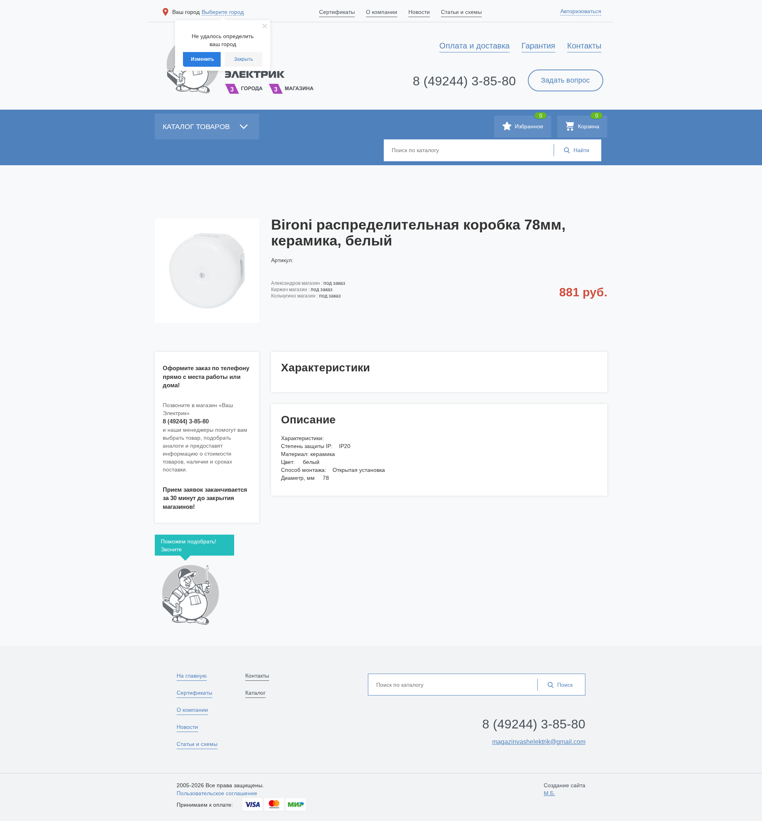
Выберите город (223, 12)
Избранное (528, 122)
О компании (192, 710)
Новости (187, 727)
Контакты (257, 675)
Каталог (255, 693)
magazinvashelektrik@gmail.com (538, 741)
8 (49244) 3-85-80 (464, 81)
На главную (192, 675)
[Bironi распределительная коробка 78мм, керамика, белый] (207, 270)
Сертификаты (194, 693)
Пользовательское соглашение (217, 793)
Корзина (587, 122)
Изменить (202, 59)
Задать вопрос (565, 80)
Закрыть (243, 59)
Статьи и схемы (197, 744)
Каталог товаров (197, 127)
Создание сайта (564, 789)
